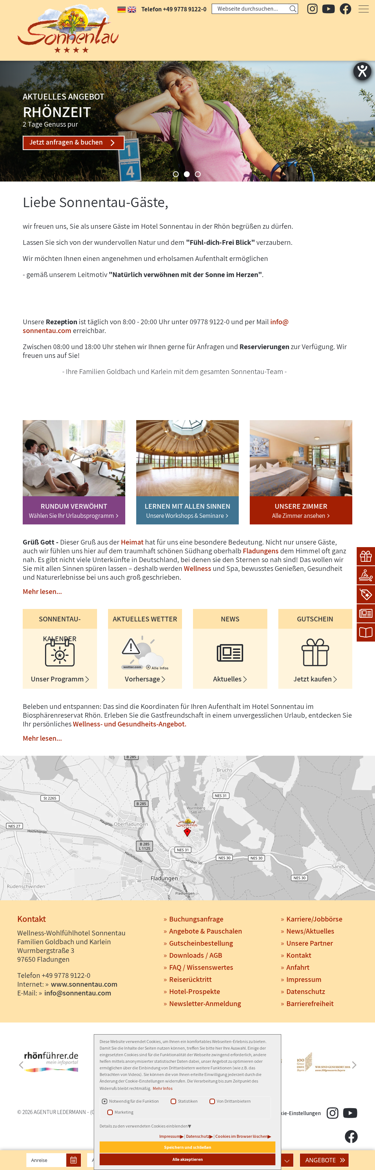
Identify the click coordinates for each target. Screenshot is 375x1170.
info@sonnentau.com (77, 993)
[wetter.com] (132, 667)
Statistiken (188, 1101)
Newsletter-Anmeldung (205, 1003)
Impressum (169, 1136)
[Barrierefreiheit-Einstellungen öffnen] (362, 71)
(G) (93, 1112)
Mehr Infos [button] (162, 1088)
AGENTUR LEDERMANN (60, 1112)
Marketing (124, 1112)
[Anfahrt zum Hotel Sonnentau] (187, 829)
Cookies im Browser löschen (241, 1136)
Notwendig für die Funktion (134, 1101)
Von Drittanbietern (234, 1101)
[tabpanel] (187, 121)
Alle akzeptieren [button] (187, 1159)
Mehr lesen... (42, 591)
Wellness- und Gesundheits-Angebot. (129, 724)
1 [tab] (176, 174)
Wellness (197, 568)
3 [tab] (198, 174)
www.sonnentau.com (84, 984)
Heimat (132, 542)
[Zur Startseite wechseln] (51, 28)
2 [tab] (187, 174)
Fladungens (261, 551)
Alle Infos (159, 667)
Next (354, 1065)
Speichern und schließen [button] (187, 1147)
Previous (21, 1065)
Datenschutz (197, 1136)
